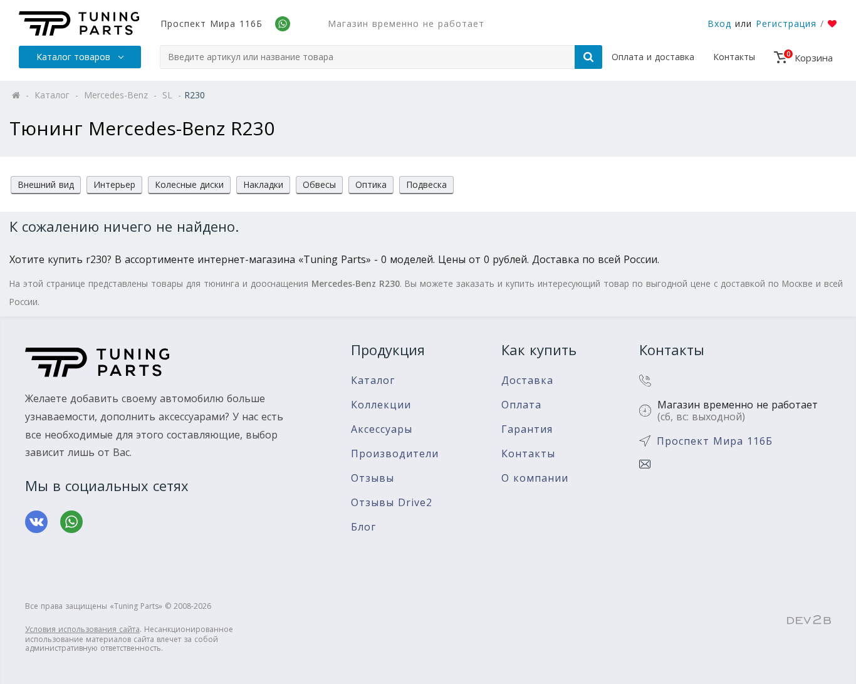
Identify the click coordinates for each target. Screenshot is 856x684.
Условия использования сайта (82, 629)
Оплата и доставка (653, 57)
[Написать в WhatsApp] (71, 521)
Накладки (263, 184)
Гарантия (527, 429)
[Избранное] (832, 24)
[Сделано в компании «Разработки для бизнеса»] (809, 621)
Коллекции (381, 405)
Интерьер (114, 184)
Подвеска (426, 184)
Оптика (371, 184)
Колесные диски (189, 184)
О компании (534, 478)
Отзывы (372, 478)
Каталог (373, 380)
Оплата (521, 405)
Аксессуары (381, 429)
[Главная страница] (79, 23)
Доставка (527, 380)
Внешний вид (46, 184)
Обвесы (319, 184)
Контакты (734, 57)
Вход (719, 23)
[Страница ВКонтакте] (36, 521)
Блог (363, 527)
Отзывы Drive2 (391, 503)
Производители (395, 454)
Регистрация (786, 23)
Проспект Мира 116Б (211, 23)
